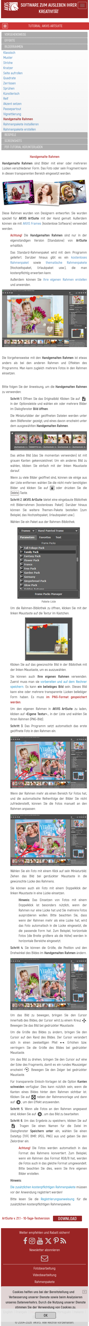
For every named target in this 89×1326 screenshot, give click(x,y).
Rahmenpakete (45, 1282)
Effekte (10, 40)
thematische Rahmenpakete (66, 262)
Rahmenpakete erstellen (19, 129)
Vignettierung (12, 114)
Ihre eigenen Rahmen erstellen (65, 279)
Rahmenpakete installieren (21, 124)
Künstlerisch (11, 93)
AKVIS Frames (32, 223)
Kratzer (8, 68)
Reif (5, 98)
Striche (8, 63)
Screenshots (13, 141)
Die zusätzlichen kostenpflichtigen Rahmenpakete (43, 1187)
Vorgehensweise (15, 34)
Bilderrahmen (14, 47)
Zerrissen (9, 83)
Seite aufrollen (13, 73)
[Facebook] (25, 1241)
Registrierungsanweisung (57, 1199)
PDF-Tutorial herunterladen (24, 147)
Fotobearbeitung (44, 1268)
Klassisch (9, 52)
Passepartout (12, 109)
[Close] (84, 1292)
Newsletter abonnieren (44, 1250)
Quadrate (9, 78)
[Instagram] (32, 1241)
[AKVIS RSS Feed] (63, 1241)
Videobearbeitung (44, 1275)
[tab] (44, 35)
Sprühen (8, 88)
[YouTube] (40, 1241)
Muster (8, 57)
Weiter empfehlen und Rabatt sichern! (44, 1232)
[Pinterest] (56, 1241)
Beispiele (10, 135)
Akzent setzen (12, 104)
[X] (48, 1241)
